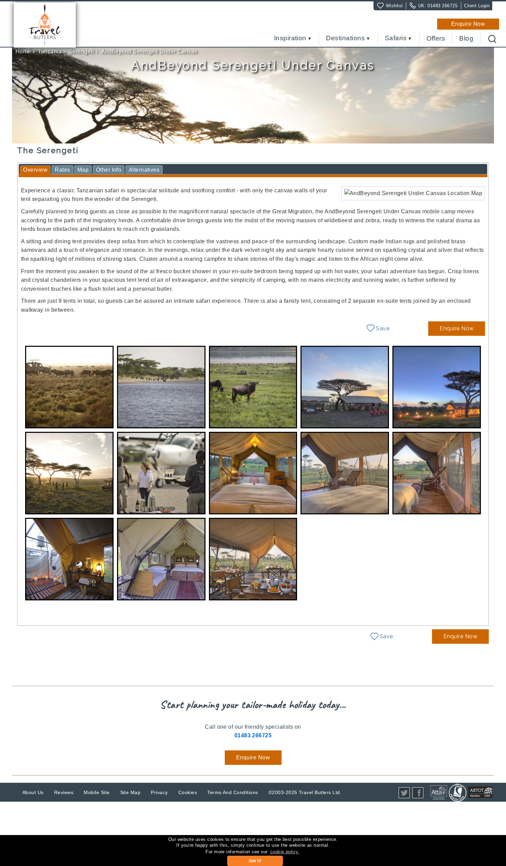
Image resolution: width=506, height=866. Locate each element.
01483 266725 (442, 5)
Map (82, 170)
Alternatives (144, 170)
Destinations (345, 38)
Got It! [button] (255, 861)
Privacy (159, 792)
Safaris (396, 38)
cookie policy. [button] (285, 851)
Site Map (130, 792)
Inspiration (290, 38)
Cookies (187, 792)
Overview (35, 170)
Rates (62, 170)
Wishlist (394, 5)
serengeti (81, 51)
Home (23, 51)
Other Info (109, 170)
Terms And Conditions (232, 792)
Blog (466, 38)
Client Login (476, 5)
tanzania (50, 51)
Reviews (63, 792)
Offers (435, 38)
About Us (33, 792)
